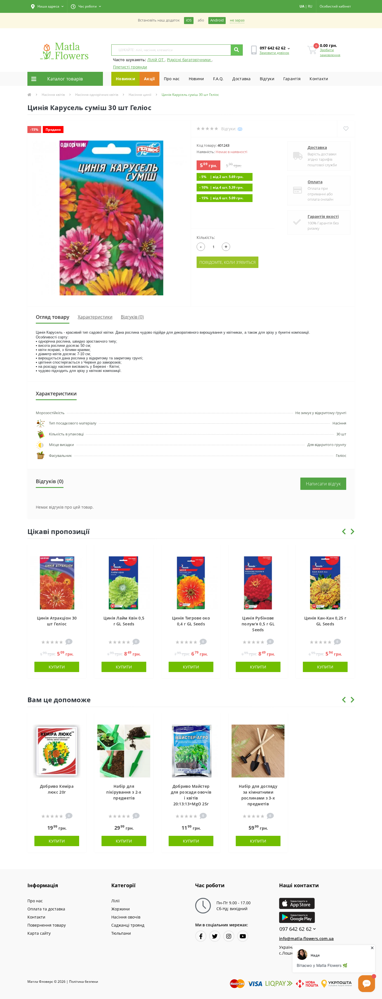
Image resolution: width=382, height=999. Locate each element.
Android (217, 20)
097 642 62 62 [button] (295, 929)
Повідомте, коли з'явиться (227, 262)
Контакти (319, 78)
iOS (189, 20)
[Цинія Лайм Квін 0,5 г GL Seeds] (123, 582)
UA (302, 6)
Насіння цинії (140, 94)
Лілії (115, 900)
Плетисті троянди (130, 67)
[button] (47, 6)
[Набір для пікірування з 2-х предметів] (123, 750)
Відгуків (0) (132, 317)
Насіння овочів (125, 917)
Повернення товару (46, 925)
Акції (149, 78)
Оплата (315, 181)
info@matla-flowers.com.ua (306, 938)
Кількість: (206, 237)
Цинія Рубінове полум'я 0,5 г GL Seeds (258, 623)
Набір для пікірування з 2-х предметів (123, 792)
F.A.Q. (218, 78)
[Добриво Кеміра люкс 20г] (56, 750)
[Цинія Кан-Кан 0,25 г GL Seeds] (325, 582)
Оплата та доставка (46, 909)
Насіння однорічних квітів (96, 94)
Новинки (125, 78)
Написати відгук (323, 484)
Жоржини (120, 909)
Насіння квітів (53, 94)
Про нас (172, 78)
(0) (240, 128)
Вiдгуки (267, 78)
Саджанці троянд (127, 925)
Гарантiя (292, 78)
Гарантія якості (323, 216)
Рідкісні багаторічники (189, 59)
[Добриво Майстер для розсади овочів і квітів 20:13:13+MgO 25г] (191, 750)
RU (310, 6)
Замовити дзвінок (274, 52)
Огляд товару (52, 317)
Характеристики (95, 317)
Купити (57, 667)
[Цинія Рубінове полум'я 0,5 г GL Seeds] (258, 582)
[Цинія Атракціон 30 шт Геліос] (56, 582)
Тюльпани (121, 933)
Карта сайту (39, 933)
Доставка (241, 78)
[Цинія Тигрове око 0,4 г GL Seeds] (191, 582)
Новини (196, 78)
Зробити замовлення (330, 52)
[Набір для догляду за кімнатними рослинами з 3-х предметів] (258, 750)
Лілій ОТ (156, 59)
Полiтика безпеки (83, 981)
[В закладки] (79, 551)
